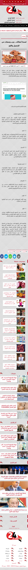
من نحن (20, 560)
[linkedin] (15, 1)
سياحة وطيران (17, 25)
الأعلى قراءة (13, 516)
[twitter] (21, 1)
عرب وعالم (21, 556)
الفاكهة (18, 251)
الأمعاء (24, 251)
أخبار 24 (23, 25)
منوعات (24, 36)
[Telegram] (14, 256)
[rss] (12, 1)
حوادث (5, 25)
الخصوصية (14, 563)
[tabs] (4, 1)
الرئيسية (20, 548)
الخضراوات (11, 251)
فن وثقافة (7, 553)
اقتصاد (7, 556)
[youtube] (18, 1)
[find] (10, 1)
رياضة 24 (11, 25)
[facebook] (24, 1)
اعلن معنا (7, 560)
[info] (7, 1)
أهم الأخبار (13, 462)
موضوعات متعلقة (19, 261)
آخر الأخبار (13, 422)
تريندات (7, 558)
